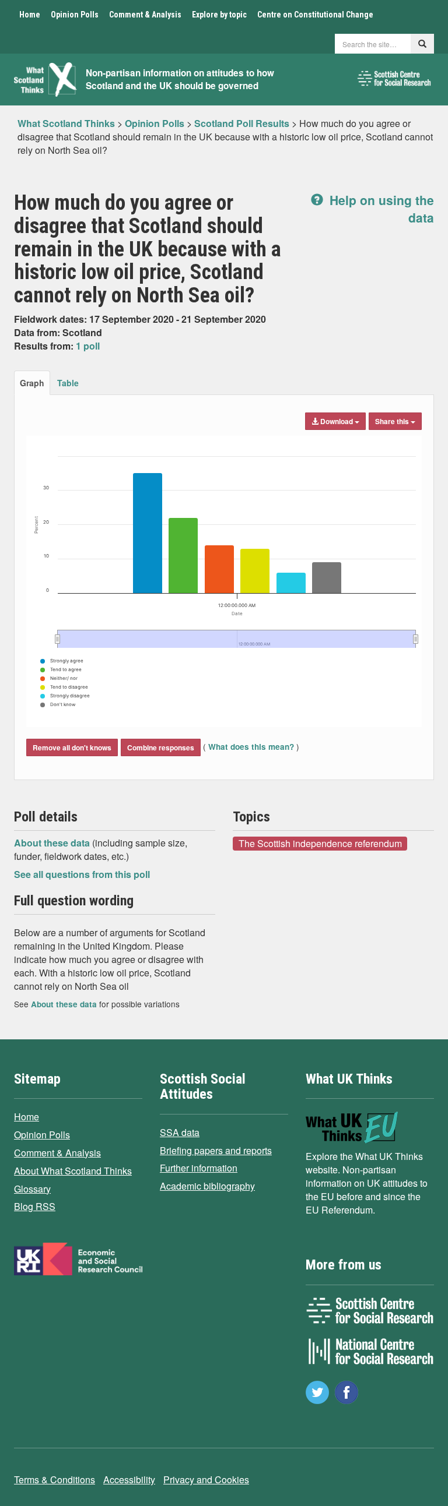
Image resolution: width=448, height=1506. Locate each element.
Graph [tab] (32, 383)
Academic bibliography (207, 1186)
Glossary (32, 1188)
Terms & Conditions (54, 1479)
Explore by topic (219, 14)
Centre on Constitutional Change (315, 14)
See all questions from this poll (82, 874)
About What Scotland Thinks (73, 1170)
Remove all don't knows (72, 747)
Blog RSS (34, 1206)
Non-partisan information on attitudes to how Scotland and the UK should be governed (180, 79)
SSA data (180, 1132)
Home (29, 14)
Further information (198, 1168)
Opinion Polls (75, 14)
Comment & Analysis (145, 14)
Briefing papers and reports (216, 1150)
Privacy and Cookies (206, 1479)
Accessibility (129, 1479)
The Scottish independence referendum (320, 843)
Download (336, 421)
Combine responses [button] (160, 747)
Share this (393, 421)
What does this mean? (251, 746)
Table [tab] (68, 383)
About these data (53, 842)
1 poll (88, 345)
